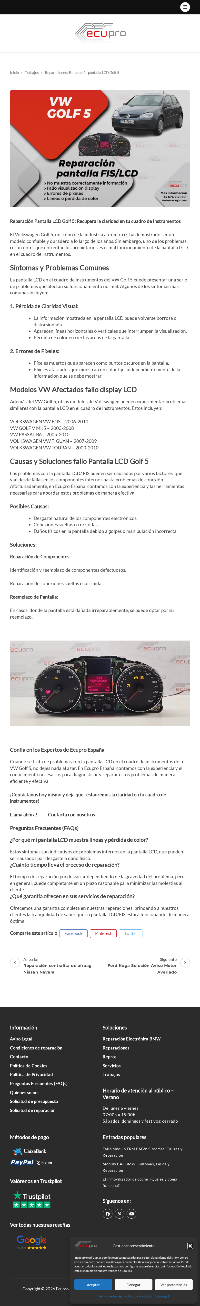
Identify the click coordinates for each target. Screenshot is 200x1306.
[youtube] (131, 1214)
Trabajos (111, 1074)
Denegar (133, 1285)
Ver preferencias (173, 1285)
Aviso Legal (162, 1296)
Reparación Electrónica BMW (132, 1038)
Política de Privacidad (138, 1296)
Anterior (57, 965)
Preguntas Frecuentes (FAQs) (39, 1083)
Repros (110, 1056)
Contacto (19, 1056)
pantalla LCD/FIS (108, 914)
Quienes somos (24, 1092)
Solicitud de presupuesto (34, 1101)
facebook (73, 933)
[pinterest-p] (119, 1214)
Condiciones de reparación (36, 1047)
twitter (130, 933)
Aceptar (93, 1285)
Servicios (111, 1065)
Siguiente (142, 965)
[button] (190, 1245)
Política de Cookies (110, 1296)
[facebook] (107, 1214)
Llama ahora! (23, 814)
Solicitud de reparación (32, 1110)
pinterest (103, 933)
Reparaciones (116, 1047)
